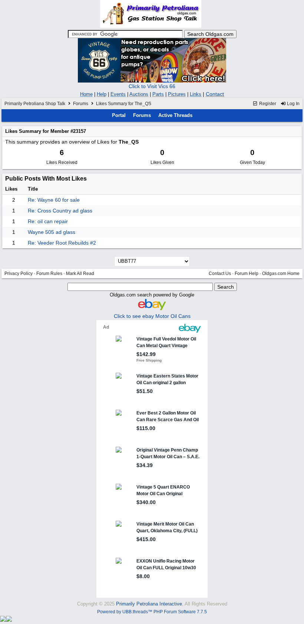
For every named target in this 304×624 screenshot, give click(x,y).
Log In (293, 103)
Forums (80, 103)
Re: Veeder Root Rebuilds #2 (62, 243)
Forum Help (246, 273)
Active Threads (175, 115)
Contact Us (220, 273)
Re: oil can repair (48, 221)
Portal (119, 115)
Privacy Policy (18, 273)
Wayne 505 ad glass (51, 232)
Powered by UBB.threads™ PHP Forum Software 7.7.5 (152, 611)
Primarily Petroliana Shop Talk (34, 103)
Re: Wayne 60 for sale (54, 200)
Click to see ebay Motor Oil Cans (152, 316)
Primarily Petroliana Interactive (149, 604)
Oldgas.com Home (281, 273)
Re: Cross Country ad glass (60, 211)
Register (267, 103)
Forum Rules (49, 273)
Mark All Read (80, 273)
